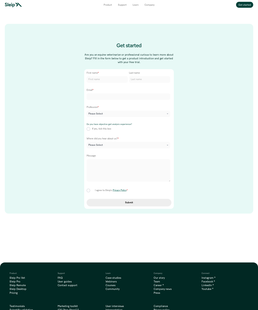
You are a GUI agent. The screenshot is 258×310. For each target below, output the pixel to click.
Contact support (67, 285)
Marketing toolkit (68, 306)
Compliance (161, 306)
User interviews (115, 306)
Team (157, 281)
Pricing (14, 293)
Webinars (111, 281)
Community (112, 289)
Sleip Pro (15, 281)
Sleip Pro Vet (17, 278)
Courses (111, 285)
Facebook (207, 281)
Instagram (207, 278)
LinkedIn (207, 285)
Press (157, 293)
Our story (159, 278)
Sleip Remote (18, 285)
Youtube (206, 289)
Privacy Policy (120, 190)
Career (158, 285)
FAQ (60, 278)
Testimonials (17, 306)
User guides (65, 281)
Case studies (113, 278)
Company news (163, 289)
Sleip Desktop (18, 289)
